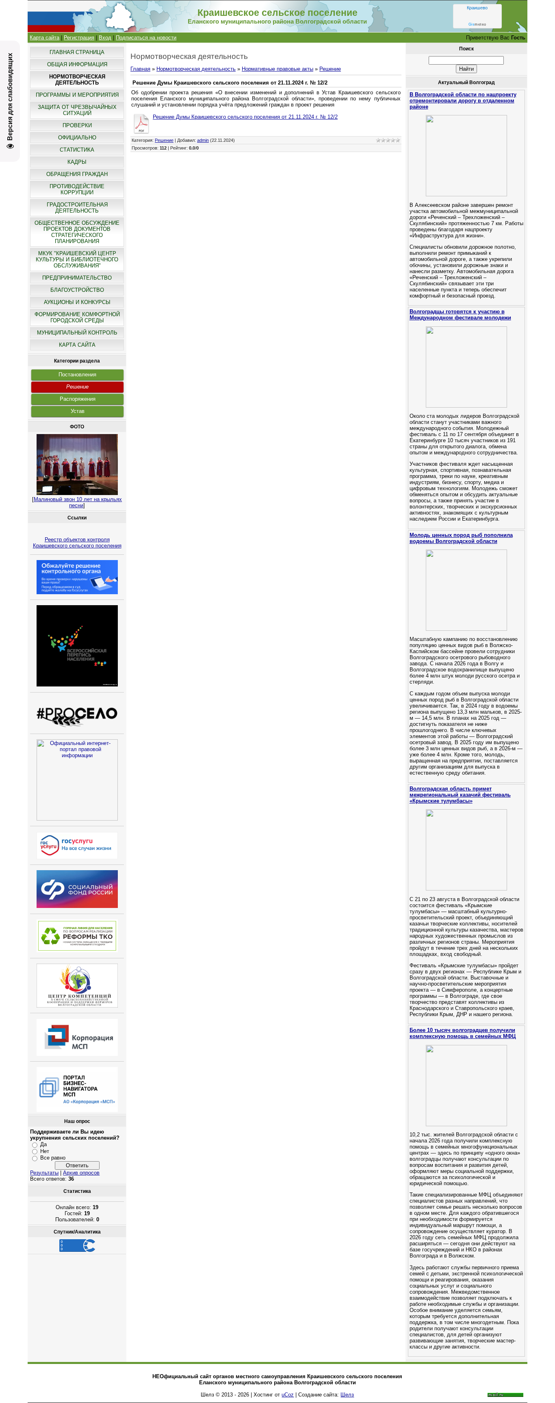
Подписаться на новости (146, 38)
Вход (105, 38)
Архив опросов (81, 1173)
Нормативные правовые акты (277, 69)
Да (43, 1144)
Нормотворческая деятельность (196, 69)
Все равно (52, 1158)
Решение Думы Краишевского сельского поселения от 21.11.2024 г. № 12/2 (245, 117)
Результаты (44, 1173)
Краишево (477, 7)
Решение (77, 387)
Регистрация (79, 38)
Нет (44, 1151)
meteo (477, 24)
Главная (140, 69)
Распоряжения (77, 399)
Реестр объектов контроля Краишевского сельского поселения (77, 542)
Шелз (347, 1395)
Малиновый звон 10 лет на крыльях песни (78, 502)
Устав (78, 411)
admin (203, 140)
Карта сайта (44, 38)
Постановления (77, 374)
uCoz (288, 1395)
